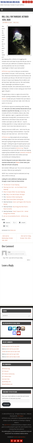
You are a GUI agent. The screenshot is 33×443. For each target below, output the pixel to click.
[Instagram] (29, 2)
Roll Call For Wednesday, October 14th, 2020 (7, 238)
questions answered (25, 152)
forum (17, 162)
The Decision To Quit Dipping (11, 184)
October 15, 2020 (7, 22)
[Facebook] (23, 2)
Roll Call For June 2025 (13, 349)
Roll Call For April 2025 (14, 351)
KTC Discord (5, 371)
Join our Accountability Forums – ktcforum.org (16, 216)
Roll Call (16, 22)
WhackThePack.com (7, 384)
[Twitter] (26, 2)
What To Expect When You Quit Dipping (14, 192)
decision (4, 98)
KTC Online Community (8, 374)
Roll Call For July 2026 (13, 346)
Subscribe (6, 404)
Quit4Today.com (6, 381)
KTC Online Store (6, 376)
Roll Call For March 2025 (13, 357)
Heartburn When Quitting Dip (14, 197)
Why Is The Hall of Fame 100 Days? (15, 194)
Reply (28, 260)
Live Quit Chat (5, 379)
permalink (13, 230)
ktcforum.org (19, 148)
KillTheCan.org (6, 71)
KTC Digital (20, 416)
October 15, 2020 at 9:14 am (16, 254)
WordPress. (23, 437)
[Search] (29, 316)
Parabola (16, 437)
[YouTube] (31, 2)
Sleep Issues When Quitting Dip (14, 199)
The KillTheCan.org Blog (10, 2)
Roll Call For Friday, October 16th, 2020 (25, 237)
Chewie (4, 346)
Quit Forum (7, 424)
